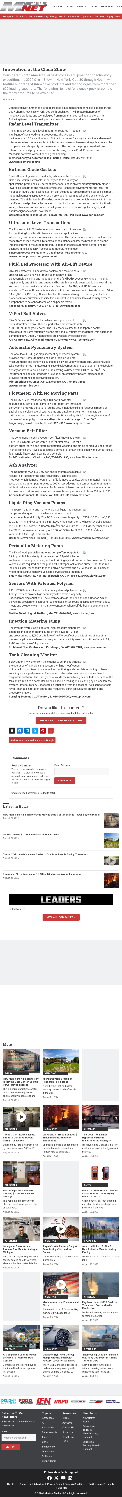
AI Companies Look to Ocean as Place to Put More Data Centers (20, 1357)
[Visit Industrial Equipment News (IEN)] (43, 1401)
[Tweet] (35, 731)
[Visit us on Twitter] (56, 1477)
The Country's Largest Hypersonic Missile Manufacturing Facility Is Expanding (96, 1137)
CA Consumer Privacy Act (102, 1484)
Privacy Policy (54, 1484)
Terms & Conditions (75, 1484)
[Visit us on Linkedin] (70, 1477)
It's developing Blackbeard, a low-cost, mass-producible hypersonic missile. (100, 1148)
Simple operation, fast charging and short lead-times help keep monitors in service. (99, 1204)
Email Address (63, 765)
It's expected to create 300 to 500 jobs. (100, 1258)
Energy (8, 1073)
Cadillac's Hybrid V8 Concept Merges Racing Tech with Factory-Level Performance (59, 1357)
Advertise (39, 1484)
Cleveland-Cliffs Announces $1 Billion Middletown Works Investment (42, 874)
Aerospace (89, 1129)
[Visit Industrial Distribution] (78, 1401)
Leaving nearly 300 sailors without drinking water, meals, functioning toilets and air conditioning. (98, 1368)
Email (4, 1431)
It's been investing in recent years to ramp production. (100, 1314)
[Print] (12, 731)
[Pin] (43, 731)
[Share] (20, 731)
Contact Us (25, 1484)
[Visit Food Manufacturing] (26, 1401)
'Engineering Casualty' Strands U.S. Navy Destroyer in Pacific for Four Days (100, 1357)
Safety (87, 1185)
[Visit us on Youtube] (63, 1477)
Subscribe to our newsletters (61, 720)
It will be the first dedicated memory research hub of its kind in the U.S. (60, 1089)
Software (10, 1349)
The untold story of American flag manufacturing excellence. (60, 1311)
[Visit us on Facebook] (49, 1477)
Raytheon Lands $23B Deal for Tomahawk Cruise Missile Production (99, 1305)
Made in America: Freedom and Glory (61, 1304)
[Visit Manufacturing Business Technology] (113, 1401)
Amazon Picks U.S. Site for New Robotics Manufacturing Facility (99, 1249)
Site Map (62, 1487)
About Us (11, 1484)
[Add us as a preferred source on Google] (51, 731)
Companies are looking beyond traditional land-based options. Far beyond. (19, 1368)
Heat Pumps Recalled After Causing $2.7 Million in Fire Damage (19, 1193)
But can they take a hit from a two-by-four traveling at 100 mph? (21, 1146)
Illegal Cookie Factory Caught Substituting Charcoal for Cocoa (60, 1249)
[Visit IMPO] (61, 1401)
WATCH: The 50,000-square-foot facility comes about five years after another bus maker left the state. (20, 1260)
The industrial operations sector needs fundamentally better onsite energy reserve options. (20, 1092)
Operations (50, 1073)
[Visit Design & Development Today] (8, 1401)
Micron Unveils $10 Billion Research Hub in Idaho (31, 834)
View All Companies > (61, 917)
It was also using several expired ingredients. (60, 1258)
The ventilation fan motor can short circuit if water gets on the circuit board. (20, 1204)
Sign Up (11, 1446)
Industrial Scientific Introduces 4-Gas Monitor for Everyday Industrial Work (100, 1193)
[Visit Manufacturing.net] (96, 1401)
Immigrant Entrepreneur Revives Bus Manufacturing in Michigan (20, 1249)
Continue (64, 780)
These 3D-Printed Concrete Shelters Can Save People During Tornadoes (45, 854)
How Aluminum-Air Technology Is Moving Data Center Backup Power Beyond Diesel (51, 814)
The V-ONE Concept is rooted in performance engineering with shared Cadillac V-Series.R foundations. (60, 1368)
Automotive (50, 1129)
